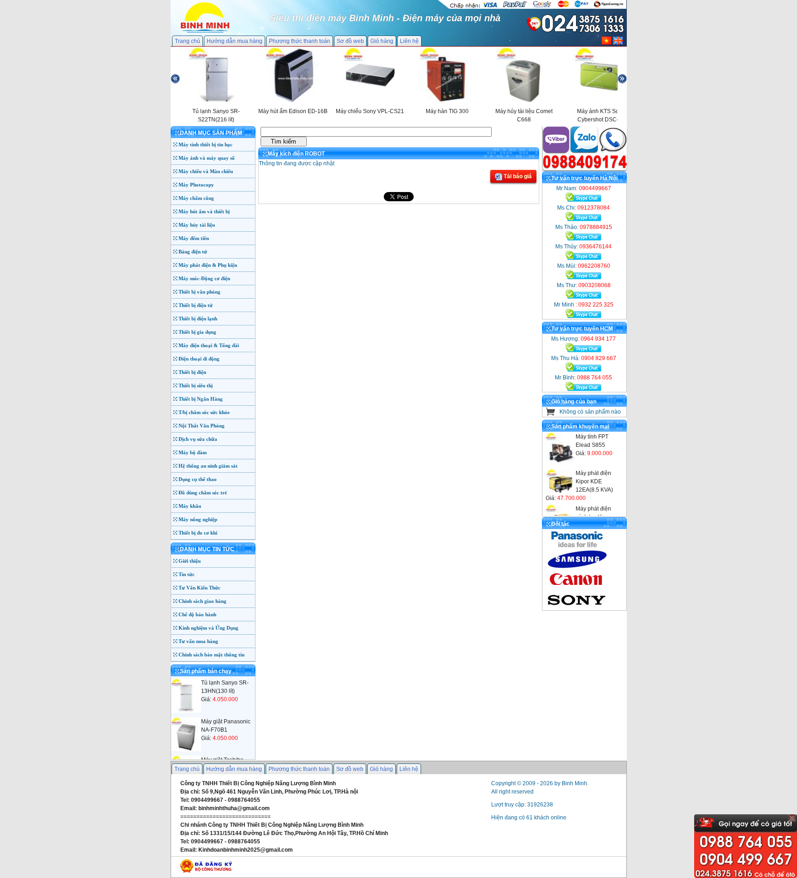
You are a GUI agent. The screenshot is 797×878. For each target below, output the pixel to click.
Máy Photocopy (196, 184)
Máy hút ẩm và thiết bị (204, 211)
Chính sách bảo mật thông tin (211, 654)
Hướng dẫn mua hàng (234, 41)
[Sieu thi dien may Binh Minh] (205, 32)
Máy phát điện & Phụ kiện (207, 265)
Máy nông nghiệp (197, 519)
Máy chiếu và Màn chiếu (205, 171)
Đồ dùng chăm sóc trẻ (202, 492)
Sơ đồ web (350, 41)
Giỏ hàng (381, 41)
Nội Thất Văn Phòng (201, 425)
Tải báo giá (517, 176)
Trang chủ (187, 41)
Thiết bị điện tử (195, 305)
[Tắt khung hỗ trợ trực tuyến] (792, 818)
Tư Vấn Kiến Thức (199, 587)
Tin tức (186, 574)
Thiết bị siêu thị (195, 385)
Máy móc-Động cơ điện (204, 278)
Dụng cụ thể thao (197, 479)
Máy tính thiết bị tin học (205, 144)
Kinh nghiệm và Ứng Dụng (208, 628)
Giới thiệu (189, 561)
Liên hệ (409, 41)
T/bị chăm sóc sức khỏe (204, 412)
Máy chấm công (196, 198)
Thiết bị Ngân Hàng (200, 399)
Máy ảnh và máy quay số (206, 158)
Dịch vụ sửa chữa (197, 439)
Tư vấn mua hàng (198, 641)
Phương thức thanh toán (299, 41)
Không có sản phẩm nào (590, 412)
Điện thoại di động (199, 358)
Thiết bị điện (192, 372)
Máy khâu (189, 506)
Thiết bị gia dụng (197, 332)
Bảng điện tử (192, 251)
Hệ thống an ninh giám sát (208, 466)
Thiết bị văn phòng (199, 292)
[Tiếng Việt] (606, 43)
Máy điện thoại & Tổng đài (208, 345)
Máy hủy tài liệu (196, 225)
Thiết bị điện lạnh (197, 318)
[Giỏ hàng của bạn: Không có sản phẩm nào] (550, 413)
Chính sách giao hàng (202, 601)
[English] (618, 43)
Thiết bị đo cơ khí (197, 532)
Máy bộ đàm (192, 452)
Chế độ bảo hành (197, 614)
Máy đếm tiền (193, 238)
